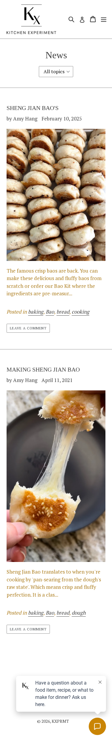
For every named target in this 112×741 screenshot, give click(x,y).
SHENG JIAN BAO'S (33, 108)
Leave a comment (28, 328)
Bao (50, 311)
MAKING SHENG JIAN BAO (43, 369)
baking (35, 311)
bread (62, 311)
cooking (80, 311)
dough (79, 612)
